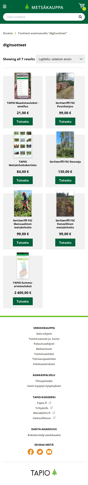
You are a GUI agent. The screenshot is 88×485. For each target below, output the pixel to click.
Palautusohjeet (44, 344)
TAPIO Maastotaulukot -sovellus (23, 104)
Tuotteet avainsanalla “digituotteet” (42, 33)
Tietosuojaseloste (44, 359)
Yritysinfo (42, 408)
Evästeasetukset (44, 364)
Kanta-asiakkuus (44, 429)
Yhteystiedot (44, 381)
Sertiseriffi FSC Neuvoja (65, 161)
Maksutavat (44, 349)
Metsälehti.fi (42, 413)
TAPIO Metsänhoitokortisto (23, 163)
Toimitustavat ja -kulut (44, 339)
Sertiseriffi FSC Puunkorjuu (65, 104)
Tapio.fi (42, 403)
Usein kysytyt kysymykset (44, 386)
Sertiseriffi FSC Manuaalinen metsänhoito (22, 224)
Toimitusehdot (44, 354)
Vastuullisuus (42, 418)
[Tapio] (44, 472)
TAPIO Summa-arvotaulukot (23, 284)
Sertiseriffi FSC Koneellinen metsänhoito (65, 224)
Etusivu (8, 33)
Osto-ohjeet (44, 333)
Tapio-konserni (44, 397)
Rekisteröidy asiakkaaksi (44, 435)
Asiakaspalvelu (44, 375)
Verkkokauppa (44, 328)
